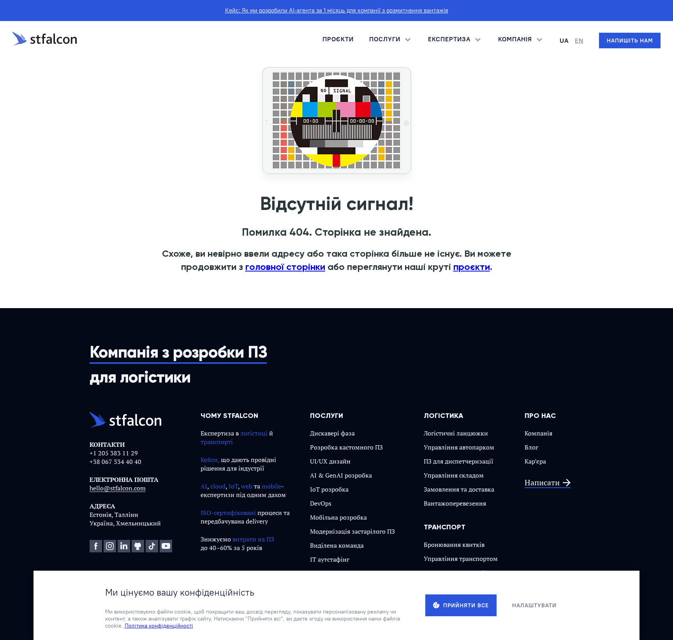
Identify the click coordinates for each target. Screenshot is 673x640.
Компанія (538, 433)
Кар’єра (535, 461)
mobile (271, 486)
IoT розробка (329, 489)
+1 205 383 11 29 (114, 453)
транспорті (217, 441)
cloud (218, 486)
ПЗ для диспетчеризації (458, 461)
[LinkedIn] (124, 546)
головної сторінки (285, 266)
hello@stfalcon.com (118, 488)
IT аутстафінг (329, 559)
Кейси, (210, 459)
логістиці (254, 433)
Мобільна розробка (338, 517)
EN (579, 40)
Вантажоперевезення (455, 503)
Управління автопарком (459, 447)
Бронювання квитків (454, 544)
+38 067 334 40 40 (115, 461)
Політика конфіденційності (159, 625)
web (246, 486)
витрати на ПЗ (253, 539)
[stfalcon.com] (44, 40)
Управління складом (454, 475)
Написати (542, 483)
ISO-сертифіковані (228, 512)
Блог (531, 447)
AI (204, 486)
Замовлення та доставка (459, 489)
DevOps (320, 503)
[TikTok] (152, 546)
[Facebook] (96, 546)
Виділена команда (337, 545)
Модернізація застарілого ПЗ (352, 531)
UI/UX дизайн (330, 461)
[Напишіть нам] (630, 40)
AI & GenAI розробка (341, 475)
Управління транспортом (461, 558)
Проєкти (338, 39)
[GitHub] (138, 546)
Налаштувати (534, 605)
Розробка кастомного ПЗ (346, 447)
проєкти (471, 266)
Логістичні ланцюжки (456, 433)
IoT (233, 486)
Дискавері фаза (332, 433)
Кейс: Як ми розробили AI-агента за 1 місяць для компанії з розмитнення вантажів (336, 10)
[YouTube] (166, 546)
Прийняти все (466, 605)
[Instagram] (110, 546)
